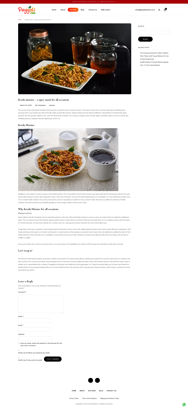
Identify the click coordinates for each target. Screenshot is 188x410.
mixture (52, 105)
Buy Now (73, 10)
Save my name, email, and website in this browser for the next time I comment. (41, 344)
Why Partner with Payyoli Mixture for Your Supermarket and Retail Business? (155, 56)
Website (21, 334)
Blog (82, 10)
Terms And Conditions (89, 398)
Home (54, 10)
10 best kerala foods (147, 59)
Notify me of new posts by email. (30, 360)
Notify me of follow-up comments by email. (34, 353)
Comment (22, 292)
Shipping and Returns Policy (109, 398)
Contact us (93, 10)
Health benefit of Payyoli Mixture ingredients (155, 62)
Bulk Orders (105, 10)
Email (20, 325)
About (63, 10)
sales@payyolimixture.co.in (145, 10)
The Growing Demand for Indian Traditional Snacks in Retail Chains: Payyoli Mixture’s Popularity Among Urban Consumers (155, 53)
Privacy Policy (74, 398)
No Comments (40, 105)
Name (21, 316)
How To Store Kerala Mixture (150, 65)
